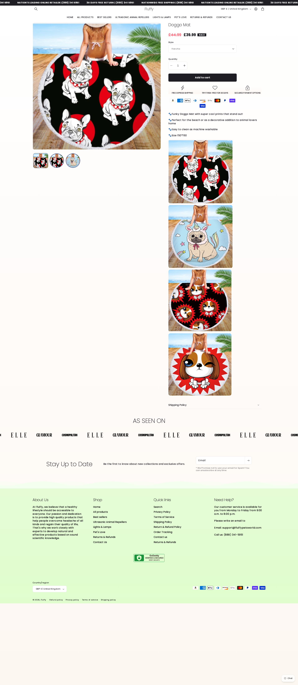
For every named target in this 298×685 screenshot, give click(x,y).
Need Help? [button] (224, 500)
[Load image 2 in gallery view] (57, 160)
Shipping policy (108, 600)
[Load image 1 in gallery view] (40, 160)
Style (171, 42)
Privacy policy (72, 600)
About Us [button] (40, 500)
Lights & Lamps (102, 527)
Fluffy (43, 600)
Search (158, 507)
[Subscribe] (248, 460)
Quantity (172, 59)
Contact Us (100, 542)
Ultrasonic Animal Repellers (110, 522)
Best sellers (100, 517)
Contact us (160, 537)
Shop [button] (97, 500)
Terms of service (90, 600)
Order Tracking (163, 532)
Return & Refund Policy (167, 527)
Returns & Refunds (104, 537)
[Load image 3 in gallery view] (73, 160)
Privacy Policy (162, 512)
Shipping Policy (163, 522)
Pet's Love (99, 532)
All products (100, 512)
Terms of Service (164, 517)
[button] (36, 9)
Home (96, 507)
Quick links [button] (162, 500)
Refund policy (56, 600)
